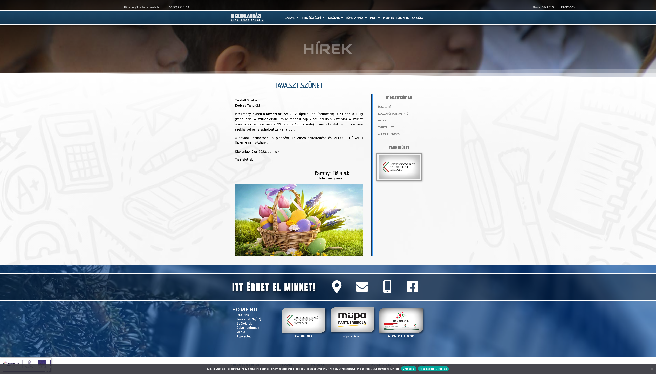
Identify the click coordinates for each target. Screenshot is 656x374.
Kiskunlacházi (246, 16)
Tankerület (386, 127)
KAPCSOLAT (418, 17)
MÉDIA (373, 17)
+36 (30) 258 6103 (178, 7)
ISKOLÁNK (290, 17)
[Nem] (651, 369)
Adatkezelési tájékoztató (433, 368)
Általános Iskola (247, 20)
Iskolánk (243, 315)
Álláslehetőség (389, 134)
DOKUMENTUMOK (354, 17)
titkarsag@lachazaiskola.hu (142, 7)
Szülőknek (244, 323)
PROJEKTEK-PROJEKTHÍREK (396, 17)
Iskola (382, 120)
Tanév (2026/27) (249, 319)
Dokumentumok (248, 328)
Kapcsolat (244, 336)
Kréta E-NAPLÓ (543, 7)
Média (241, 332)
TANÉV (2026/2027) (311, 17)
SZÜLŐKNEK (334, 17)
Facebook (568, 7)
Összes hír (385, 106)
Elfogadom (408, 368)
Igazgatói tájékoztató (393, 113)
